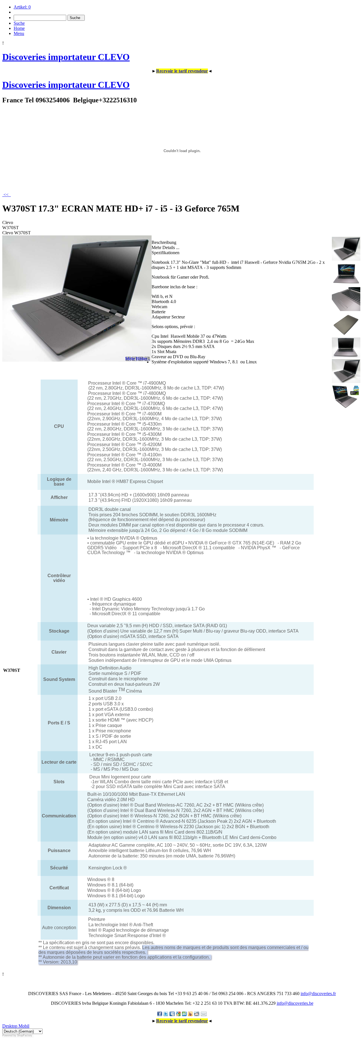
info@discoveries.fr (318, 993)
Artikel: (22, 7)
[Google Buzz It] (178, 1014)
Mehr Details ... (165, 247)
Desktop (9, 1026)
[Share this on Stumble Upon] (184, 1014)
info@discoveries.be (295, 1003)
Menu (19, 33)
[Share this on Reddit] (196, 1014)
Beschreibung (164, 242)
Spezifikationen (165, 252)
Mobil (23, 1026)
